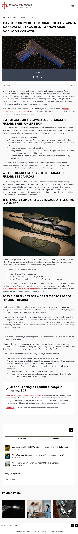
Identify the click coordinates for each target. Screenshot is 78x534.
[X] (37, 77)
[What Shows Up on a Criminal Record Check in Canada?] (7, 462)
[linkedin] (76, 525)
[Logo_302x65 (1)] (17, 3)
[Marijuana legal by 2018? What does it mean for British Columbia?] (7, 446)
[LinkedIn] (41, 77)
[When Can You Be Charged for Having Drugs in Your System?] (7, 454)
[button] (3, 508)
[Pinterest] (44, 77)
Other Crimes (12, 17)
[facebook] (72, 525)
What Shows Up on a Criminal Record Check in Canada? (35, 463)
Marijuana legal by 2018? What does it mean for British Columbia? (40, 447)
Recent (56, 438)
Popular (22, 438)
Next (72, 85)
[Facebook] (33, 77)
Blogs (5, 17)
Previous (7, 85)
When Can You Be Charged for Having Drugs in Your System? (38, 455)
